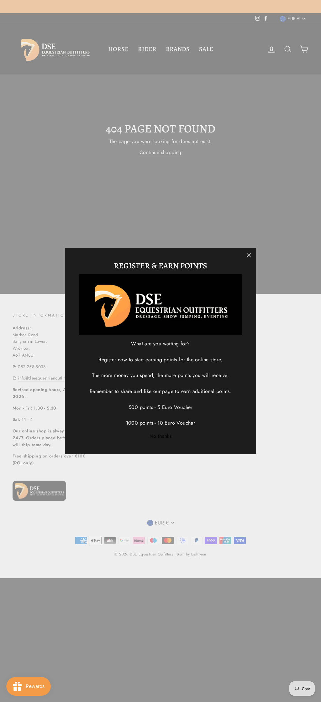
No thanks (161, 436)
